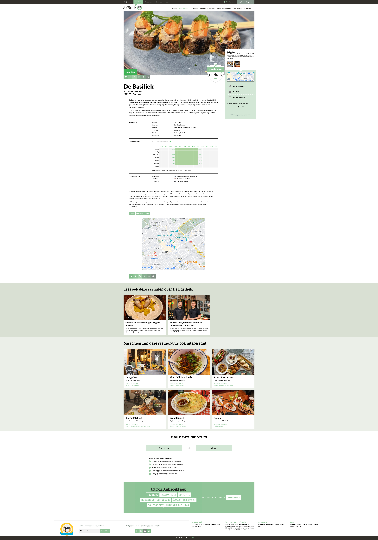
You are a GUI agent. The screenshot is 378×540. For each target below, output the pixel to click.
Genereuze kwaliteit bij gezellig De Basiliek (143, 324)
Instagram (243, 106)
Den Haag (138, 2)
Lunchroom (135, 383)
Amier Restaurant (223, 377)
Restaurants (183, 8)
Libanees (221, 385)
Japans (221, 426)
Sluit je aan (248, 530)
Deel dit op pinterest (139, 77)
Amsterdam (148, 2)
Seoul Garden (177, 417)
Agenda (203, 8)
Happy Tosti (132, 377)
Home (174, 8)
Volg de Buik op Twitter (141, 531)
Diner (147, 213)
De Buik (129, 7)
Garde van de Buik (224, 8)
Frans (148, 426)
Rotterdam (159, 2)
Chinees (177, 385)
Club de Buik (238, 8)
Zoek (249, 11)
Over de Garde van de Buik (235, 522)
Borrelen (139, 213)
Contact (248, 8)
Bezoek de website (239, 97)
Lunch (132, 213)
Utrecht (168, 2)
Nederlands (134, 426)
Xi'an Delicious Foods (181, 377)
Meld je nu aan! (234, 497)
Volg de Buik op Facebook (137, 531)
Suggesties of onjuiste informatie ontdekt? (240, 115)
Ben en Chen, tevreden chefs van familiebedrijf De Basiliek (186, 324)
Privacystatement (197, 538)
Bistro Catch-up (134, 417)
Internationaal (135, 385)
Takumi (218, 417)
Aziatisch (182, 385)
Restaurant (179, 383)
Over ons (211, 8)
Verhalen (194, 8)
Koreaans (177, 426)
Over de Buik (197, 522)
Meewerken (262, 522)
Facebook (239, 106)
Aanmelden (104, 531)
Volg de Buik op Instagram (145, 531)
